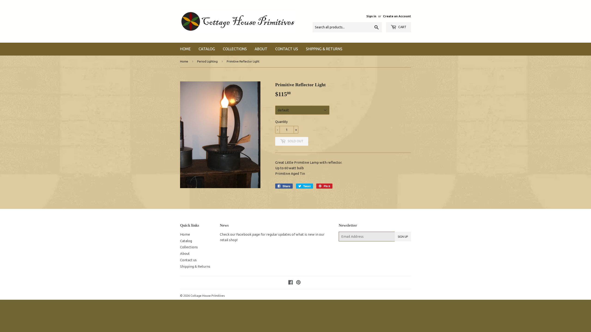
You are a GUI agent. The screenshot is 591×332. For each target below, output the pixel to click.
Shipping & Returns (324, 49)
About (261, 49)
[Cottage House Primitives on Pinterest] (298, 283)
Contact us (286, 49)
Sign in (371, 16)
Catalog (207, 49)
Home (185, 49)
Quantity (281, 122)
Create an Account (397, 16)
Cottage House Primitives (207, 295)
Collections (235, 49)
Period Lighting (207, 61)
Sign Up (403, 236)
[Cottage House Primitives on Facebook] (290, 283)
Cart (402, 27)
